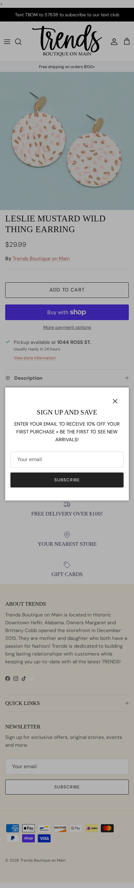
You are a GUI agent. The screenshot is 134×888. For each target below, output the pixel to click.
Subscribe (66, 480)
